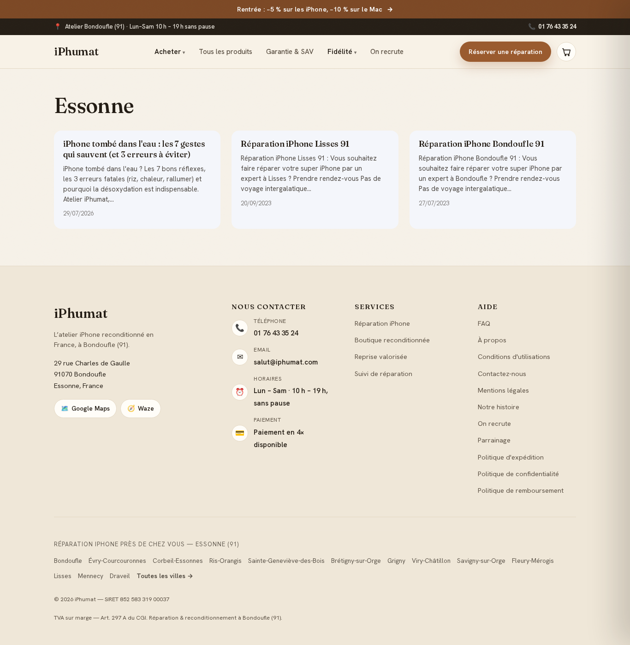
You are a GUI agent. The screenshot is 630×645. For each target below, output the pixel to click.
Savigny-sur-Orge (481, 560)
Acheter (170, 51)
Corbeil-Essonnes (178, 560)
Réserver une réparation (505, 52)
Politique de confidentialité (518, 473)
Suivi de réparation (383, 373)
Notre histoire (498, 406)
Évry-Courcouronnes (117, 560)
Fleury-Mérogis (533, 560)
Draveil (120, 576)
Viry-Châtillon (431, 560)
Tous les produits (225, 51)
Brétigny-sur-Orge (356, 560)
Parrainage (494, 440)
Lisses (62, 576)
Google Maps (85, 408)
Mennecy (90, 576)
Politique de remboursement (521, 490)
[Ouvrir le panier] (566, 51)
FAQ (484, 323)
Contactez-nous (502, 373)
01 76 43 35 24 (552, 26)
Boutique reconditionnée (392, 339)
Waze (140, 408)
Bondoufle (68, 560)
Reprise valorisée (381, 356)
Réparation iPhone (382, 323)
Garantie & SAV (290, 51)
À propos (492, 339)
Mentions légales (503, 390)
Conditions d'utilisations (514, 356)
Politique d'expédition (511, 457)
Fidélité (342, 51)
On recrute (387, 51)
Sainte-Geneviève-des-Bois (286, 560)
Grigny (396, 560)
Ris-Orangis (225, 560)
